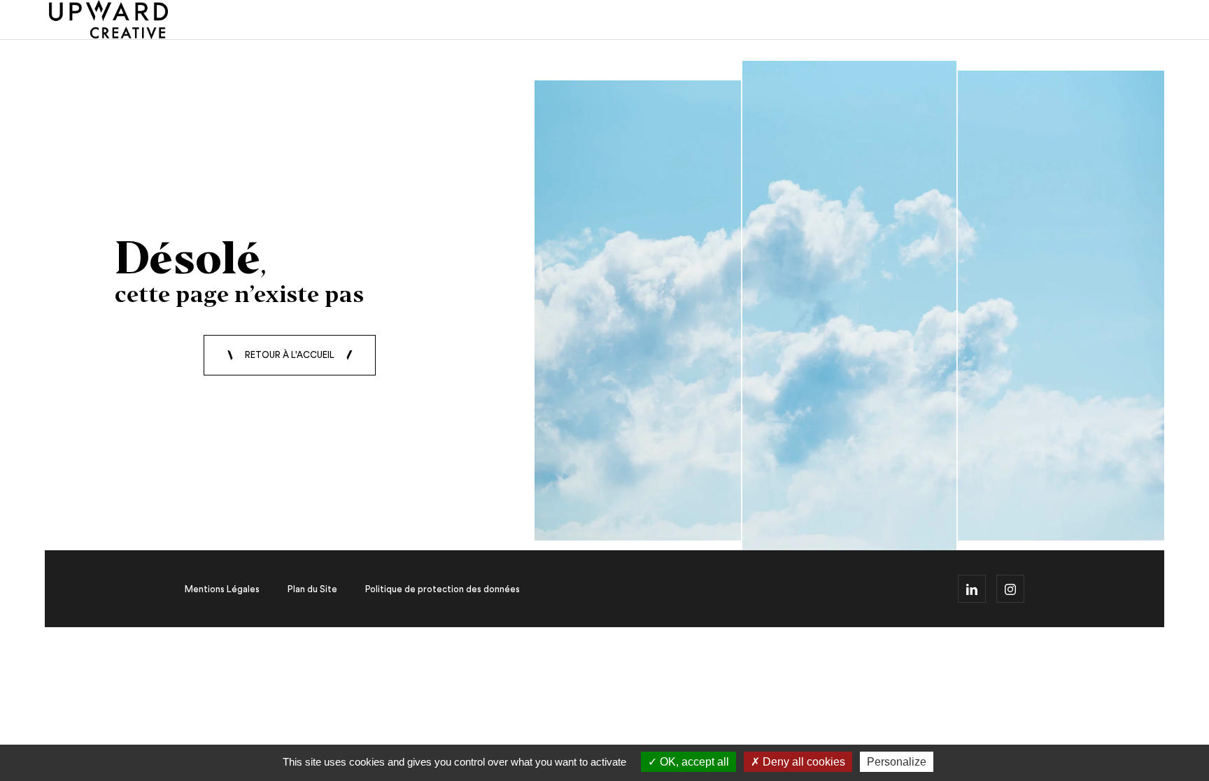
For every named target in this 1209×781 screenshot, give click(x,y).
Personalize (896, 762)
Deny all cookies (802, 762)
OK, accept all (693, 762)
